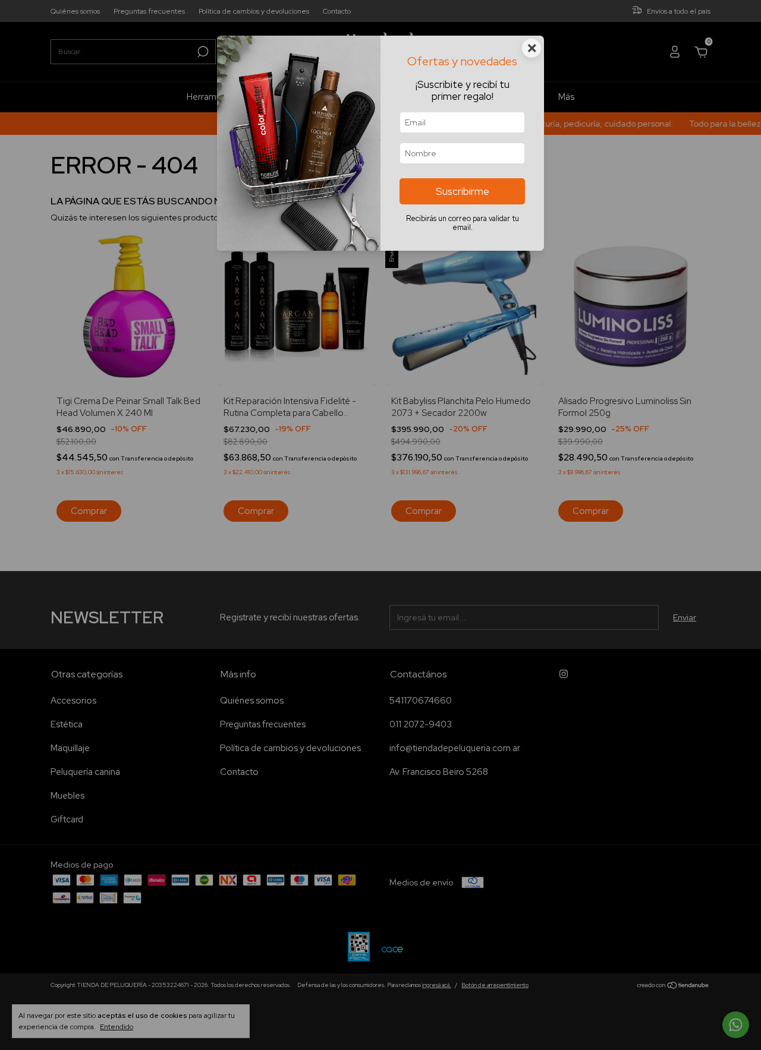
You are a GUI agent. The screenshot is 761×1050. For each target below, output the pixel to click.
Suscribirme (462, 191)
